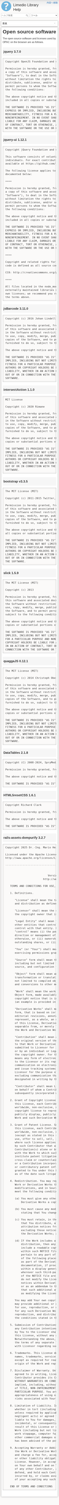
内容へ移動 (52, 2)
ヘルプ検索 (27, 15)
